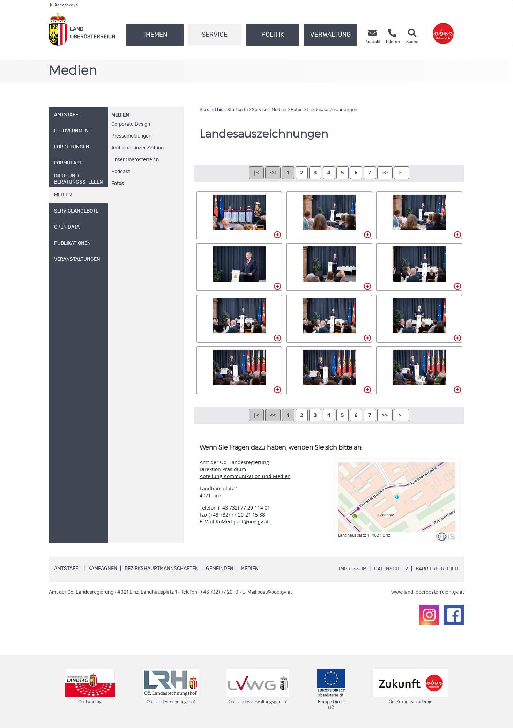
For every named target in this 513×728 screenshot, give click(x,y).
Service (215, 35)
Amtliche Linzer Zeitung (137, 148)
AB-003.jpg (419, 215)
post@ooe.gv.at (274, 592)
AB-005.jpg (329, 267)
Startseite (237, 109)
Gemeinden (219, 568)
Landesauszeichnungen (332, 109)
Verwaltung (330, 35)
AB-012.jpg (419, 370)
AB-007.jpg (239, 319)
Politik (272, 35)
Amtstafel (67, 568)
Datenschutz (391, 568)
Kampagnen (102, 568)
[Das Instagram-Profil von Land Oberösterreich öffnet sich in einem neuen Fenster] (429, 614)
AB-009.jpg (419, 319)
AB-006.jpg (419, 267)
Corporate (130, 124)
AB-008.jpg (329, 319)
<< (273, 172)
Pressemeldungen (131, 136)
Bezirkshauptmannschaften (162, 568)
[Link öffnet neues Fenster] (443, 29)
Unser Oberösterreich (135, 159)
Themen (154, 35)
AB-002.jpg (329, 215)
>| (401, 172)
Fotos (117, 183)
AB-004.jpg (239, 267)
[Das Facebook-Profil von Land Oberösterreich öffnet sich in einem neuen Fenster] (453, 614)
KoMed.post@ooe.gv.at (242, 521)
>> (385, 172)
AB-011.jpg (329, 370)
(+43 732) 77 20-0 (218, 592)
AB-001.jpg (239, 215)
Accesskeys (66, 5)
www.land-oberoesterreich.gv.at (427, 592)
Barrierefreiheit (437, 568)
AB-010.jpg (239, 370)
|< (256, 172)
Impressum (353, 568)
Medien (120, 115)
